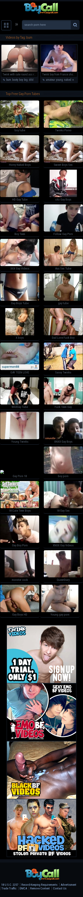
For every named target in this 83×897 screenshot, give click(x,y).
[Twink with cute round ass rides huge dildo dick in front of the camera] (19, 70)
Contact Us (59, 888)
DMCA (23, 888)
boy (21, 79)
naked (67, 79)
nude (75, 79)
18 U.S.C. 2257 (9, 884)
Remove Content (40, 888)
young (59, 79)
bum (8, 79)
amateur (50, 79)
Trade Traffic (8, 888)
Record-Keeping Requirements (39, 884)
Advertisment (68, 884)
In (37, 79)
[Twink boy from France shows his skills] (59, 70)
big (26, 79)
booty (15, 79)
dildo (32, 79)
